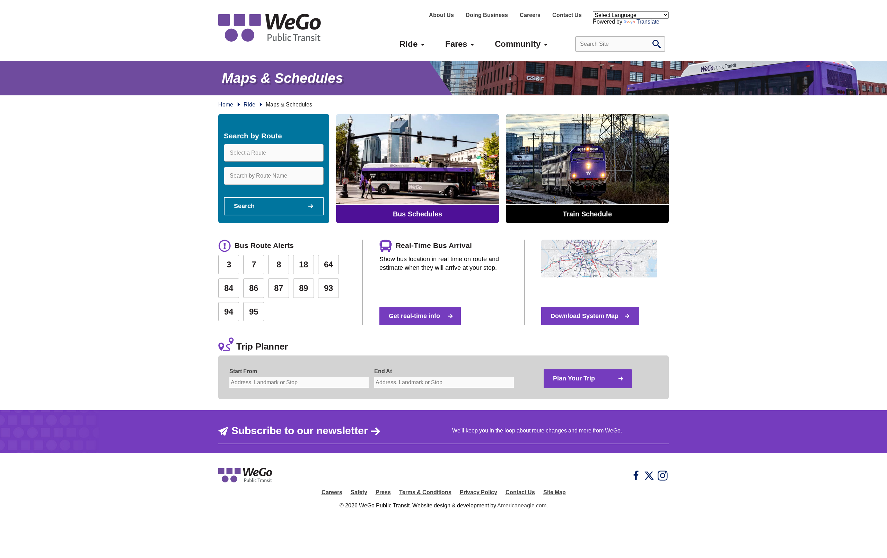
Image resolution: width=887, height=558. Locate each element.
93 (328, 288)
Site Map (554, 492)
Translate (647, 22)
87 (278, 288)
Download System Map (584, 315)
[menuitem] (408, 44)
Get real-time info (414, 315)
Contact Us (567, 15)
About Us (441, 15)
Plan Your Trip (574, 378)
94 (228, 311)
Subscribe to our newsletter (300, 430)
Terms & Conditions (425, 492)
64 (328, 264)
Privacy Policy (478, 492)
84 (228, 288)
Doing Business (487, 15)
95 (253, 311)
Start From (243, 371)
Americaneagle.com (521, 505)
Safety (359, 492)
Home (225, 105)
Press (383, 492)
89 (303, 288)
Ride (249, 105)
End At (383, 371)
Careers (530, 15)
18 (303, 264)
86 (253, 288)
